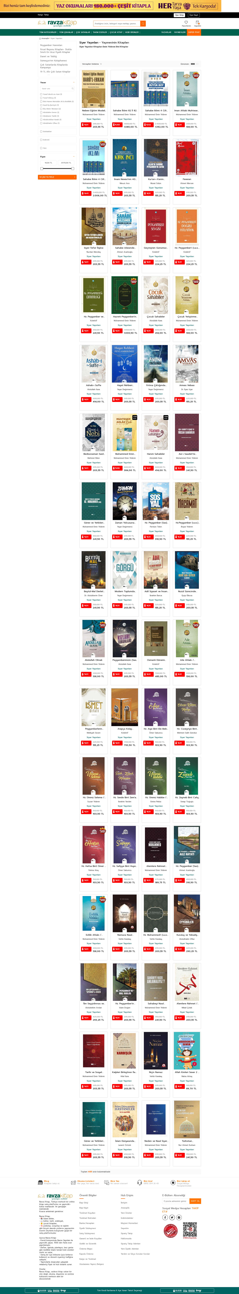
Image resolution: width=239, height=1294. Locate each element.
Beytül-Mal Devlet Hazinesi (93, 591)
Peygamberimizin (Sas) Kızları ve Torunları (125, 660)
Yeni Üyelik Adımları (130, 1248)
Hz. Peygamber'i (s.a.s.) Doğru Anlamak (187, 248)
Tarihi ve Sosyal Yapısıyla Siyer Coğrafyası (93, 1072)
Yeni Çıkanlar (66, 32)
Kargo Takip (43, 14)
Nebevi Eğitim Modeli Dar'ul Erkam (93, 110)
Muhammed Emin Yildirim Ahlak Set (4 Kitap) (124, 454)
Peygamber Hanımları (51, 45)
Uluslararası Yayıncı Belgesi (91, 1264)
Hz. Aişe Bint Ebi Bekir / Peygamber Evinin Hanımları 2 (156, 728)
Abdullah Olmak (93, 660)
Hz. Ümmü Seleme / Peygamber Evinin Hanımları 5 (93, 797)
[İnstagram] (179, 1217)
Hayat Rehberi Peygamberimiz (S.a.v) (124, 385)
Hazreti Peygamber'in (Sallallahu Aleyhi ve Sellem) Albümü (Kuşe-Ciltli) (124, 316)
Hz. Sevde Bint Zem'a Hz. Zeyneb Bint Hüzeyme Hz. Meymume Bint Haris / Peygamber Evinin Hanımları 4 (125, 797)
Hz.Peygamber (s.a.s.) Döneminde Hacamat (186, 522)
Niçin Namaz (156, 1072)
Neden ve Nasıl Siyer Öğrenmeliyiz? (156, 1141)
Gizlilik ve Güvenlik (87, 1243)
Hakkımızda (126, 1238)
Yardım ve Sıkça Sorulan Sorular (135, 1253)
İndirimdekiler (127, 1218)
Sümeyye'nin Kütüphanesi (53, 60)
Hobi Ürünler (132, 32)
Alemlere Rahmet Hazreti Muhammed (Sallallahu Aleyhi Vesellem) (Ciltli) (156, 866)
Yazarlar (166, 32)
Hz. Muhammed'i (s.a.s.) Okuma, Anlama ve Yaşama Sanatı (155, 935)
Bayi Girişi (83, 1202)
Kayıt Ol (195, 1201)
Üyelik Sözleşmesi (87, 1228)
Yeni (44, 148)
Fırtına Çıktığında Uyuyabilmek (155, 385)
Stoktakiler (47, 131)
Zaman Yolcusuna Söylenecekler (124, 522)
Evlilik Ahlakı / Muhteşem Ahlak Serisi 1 (93, 935)
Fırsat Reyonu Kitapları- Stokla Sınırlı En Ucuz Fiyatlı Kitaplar (56, 51)
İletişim (124, 1202)
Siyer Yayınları (94, 119)
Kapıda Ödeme (86, 1253)
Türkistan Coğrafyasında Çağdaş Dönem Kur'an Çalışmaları (187, 1141)
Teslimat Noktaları (87, 1218)
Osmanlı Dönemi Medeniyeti (156, 660)
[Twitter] (172, 1217)
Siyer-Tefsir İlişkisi (93, 248)
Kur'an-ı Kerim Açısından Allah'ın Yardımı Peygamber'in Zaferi (155, 179)
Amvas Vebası (186, 385)
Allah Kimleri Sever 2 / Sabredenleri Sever (187, 1072)
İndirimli (46, 140)
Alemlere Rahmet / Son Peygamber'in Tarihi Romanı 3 (187, 1003)
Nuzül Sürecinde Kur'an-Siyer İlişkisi (187, 591)
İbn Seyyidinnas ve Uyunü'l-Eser (93, 1003)
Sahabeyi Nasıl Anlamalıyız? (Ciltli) (156, 1003)
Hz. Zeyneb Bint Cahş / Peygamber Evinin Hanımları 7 (187, 797)
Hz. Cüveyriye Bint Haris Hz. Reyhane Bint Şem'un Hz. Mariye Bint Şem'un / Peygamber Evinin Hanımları (187, 728)
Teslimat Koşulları (87, 1213)
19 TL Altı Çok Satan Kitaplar (55, 71)
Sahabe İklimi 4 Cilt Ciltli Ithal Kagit (93, 179)
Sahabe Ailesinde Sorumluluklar (124, 248)
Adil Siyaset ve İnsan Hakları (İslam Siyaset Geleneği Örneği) (155, 591)
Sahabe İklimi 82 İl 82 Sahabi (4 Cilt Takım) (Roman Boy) (125, 110)
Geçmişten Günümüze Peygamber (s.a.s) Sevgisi (156, 248)
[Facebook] (165, 1217)
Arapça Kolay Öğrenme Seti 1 (124, 728)
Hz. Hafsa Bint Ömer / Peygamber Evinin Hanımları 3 (94, 866)
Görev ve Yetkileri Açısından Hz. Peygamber (93, 1141)
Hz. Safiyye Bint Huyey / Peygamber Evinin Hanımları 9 (125, 866)
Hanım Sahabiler (156, 454)
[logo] (57, 23)
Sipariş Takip (127, 1233)
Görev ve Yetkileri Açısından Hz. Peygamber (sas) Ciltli (94, 522)
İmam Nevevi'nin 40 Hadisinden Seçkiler (125, 179)
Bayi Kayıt (83, 1207)
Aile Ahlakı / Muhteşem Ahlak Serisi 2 (187, 660)
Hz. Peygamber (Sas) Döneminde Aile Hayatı (186, 866)
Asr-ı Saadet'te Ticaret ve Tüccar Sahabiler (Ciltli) (187, 454)
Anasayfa (45, 38)
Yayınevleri (179, 32)
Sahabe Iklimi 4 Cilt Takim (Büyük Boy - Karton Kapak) (156, 110)
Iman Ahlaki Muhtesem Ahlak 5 (186, 110)
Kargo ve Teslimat (87, 1259)
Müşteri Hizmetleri (129, 1223)
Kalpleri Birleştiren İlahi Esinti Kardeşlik (124, 1072)
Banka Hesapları (86, 1223)
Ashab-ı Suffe (93, 385)
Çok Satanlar (83, 32)
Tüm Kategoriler (47, 32)
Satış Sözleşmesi (87, 1233)
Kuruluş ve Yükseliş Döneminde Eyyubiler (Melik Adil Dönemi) (187, 935)
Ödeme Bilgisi (85, 1248)
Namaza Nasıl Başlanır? (124, 935)
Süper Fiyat (194, 32)
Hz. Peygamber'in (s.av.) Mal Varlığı (124, 1003)
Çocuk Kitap (116, 32)
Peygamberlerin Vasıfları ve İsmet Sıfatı (93, 728)
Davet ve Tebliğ (48, 56)
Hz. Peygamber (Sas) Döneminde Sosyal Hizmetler (156, 522)
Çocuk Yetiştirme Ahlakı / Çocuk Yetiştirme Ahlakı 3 (187, 316)
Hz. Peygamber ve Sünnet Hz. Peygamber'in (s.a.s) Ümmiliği (93, 316)
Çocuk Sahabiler (156, 316)
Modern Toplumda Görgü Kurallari (125, 591)
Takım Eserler (100, 32)
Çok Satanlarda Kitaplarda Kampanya (54, 66)
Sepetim (125, 1228)
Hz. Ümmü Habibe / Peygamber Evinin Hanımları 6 (155, 797)
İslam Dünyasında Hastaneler (124, 1141)
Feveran (187, 179)
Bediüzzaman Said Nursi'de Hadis (94, 454)
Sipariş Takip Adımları (130, 1243)
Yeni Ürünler (126, 1213)
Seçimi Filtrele (46, 177)
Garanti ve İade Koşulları (90, 1238)
